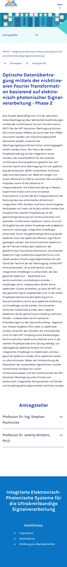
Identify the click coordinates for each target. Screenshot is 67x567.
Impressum (26, 533)
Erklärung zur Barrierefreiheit (37, 544)
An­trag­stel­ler (10, 34)
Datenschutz (27, 538)
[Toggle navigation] (36, 35)
